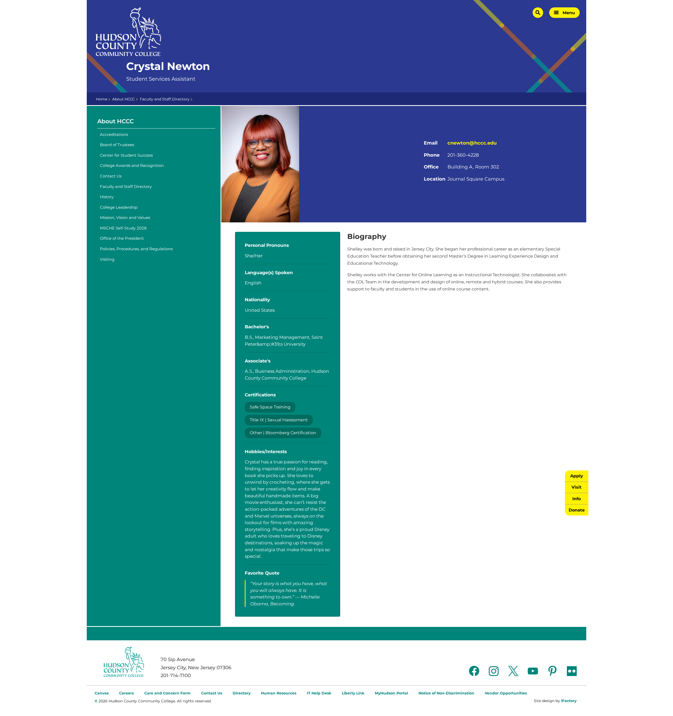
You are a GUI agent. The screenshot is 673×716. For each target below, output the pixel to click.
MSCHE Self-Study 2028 (123, 228)
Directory (242, 693)
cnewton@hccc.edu (472, 143)
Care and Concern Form (167, 693)
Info (576, 498)
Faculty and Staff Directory (165, 99)
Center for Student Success (126, 155)
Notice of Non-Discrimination (446, 693)
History (107, 196)
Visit (577, 487)
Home (101, 99)
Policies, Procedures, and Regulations (136, 248)
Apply (576, 475)
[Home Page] (128, 31)
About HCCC (123, 99)
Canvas (102, 693)
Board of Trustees (117, 144)
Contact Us (110, 175)
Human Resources (278, 693)
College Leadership (118, 207)
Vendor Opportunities (506, 693)
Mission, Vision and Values (125, 217)
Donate (577, 510)
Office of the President (122, 238)
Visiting (107, 259)
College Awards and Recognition (132, 165)
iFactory (569, 700)
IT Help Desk (319, 693)
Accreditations (114, 134)
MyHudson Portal (391, 693)
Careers (126, 693)
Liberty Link (353, 693)
